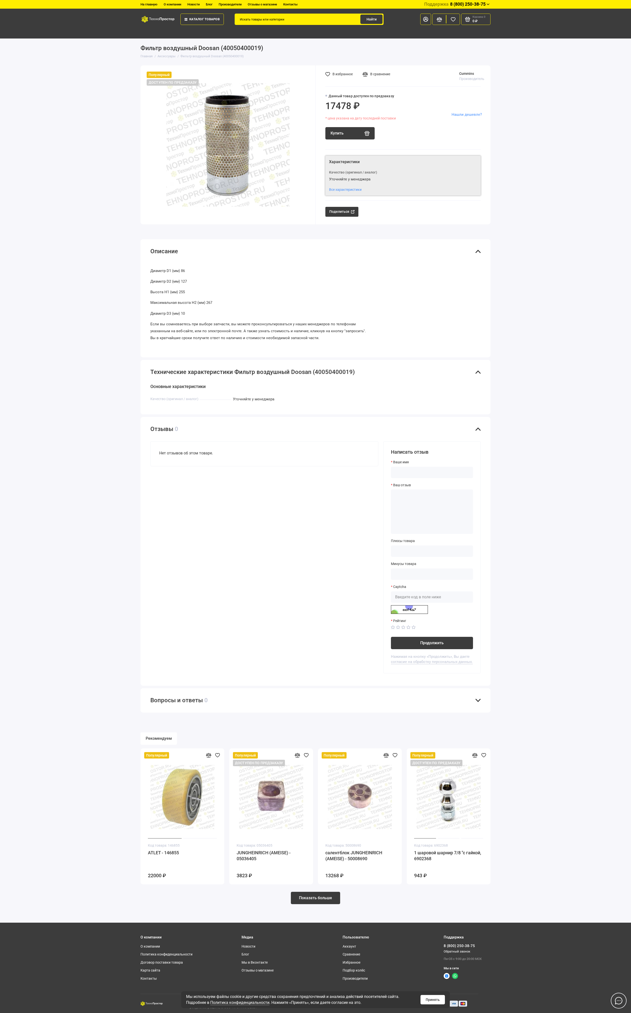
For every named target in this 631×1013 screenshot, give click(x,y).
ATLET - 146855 (163, 852)
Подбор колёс (354, 970)
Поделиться (339, 212)
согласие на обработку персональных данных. (432, 662)
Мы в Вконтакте (255, 962)
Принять (433, 1000)
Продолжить (432, 643)
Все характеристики (345, 190)
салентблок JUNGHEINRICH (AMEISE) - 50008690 (353, 855)
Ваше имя (401, 462)
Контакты (290, 4)
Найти (372, 19)
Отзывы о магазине (262, 4)
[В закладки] (217, 755)
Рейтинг (399, 621)
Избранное (351, 962)
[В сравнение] (208, 755)
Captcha (399, 587)
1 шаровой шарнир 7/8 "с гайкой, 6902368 (447, 855)
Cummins (466, 74)
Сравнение (351, 954)
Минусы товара (403, 564)
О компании (172, 4)
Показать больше (315, 898)
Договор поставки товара (161, 962)
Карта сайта (150, 970)
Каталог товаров (204, 19)
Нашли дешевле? (467, 114)
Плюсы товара (403, 541)
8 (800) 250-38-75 (455, 4)
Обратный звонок (457, 951)
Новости (193, 4)
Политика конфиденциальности (239, 1002)
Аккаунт (349, 946)
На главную (149, 4)
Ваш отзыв (402, 485)
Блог (209, 4)
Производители (230, 4)
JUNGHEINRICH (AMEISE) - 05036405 (264, 855)
